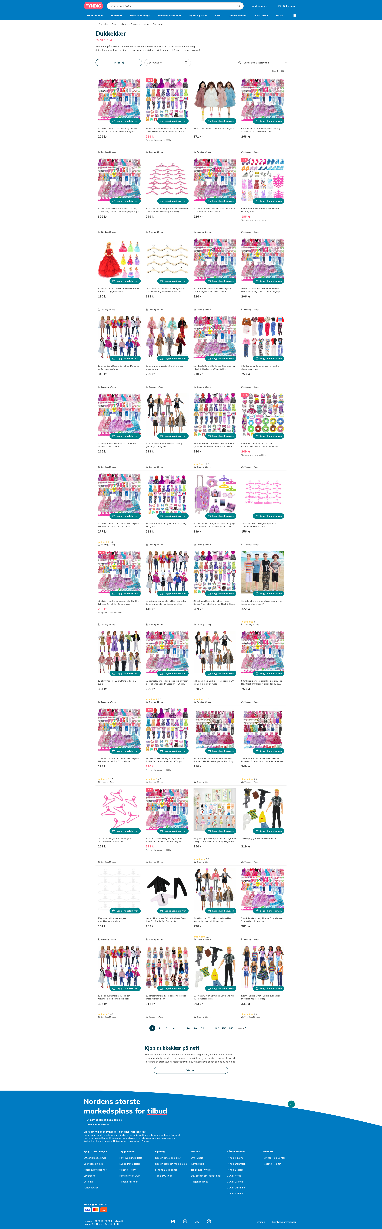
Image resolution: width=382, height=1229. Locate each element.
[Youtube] (197, 1221)
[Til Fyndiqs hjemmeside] (93, 6)
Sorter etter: (250, 62)
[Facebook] (209, 1221)
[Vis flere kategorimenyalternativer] (294, 15)
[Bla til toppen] (291, 1104)
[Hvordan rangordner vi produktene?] (239, 62)
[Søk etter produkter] (238, 6)
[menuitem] (95, 15)
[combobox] (175, 6)
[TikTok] (173, 1221)
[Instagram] (185, 1221)
